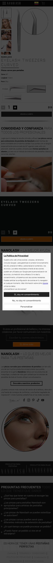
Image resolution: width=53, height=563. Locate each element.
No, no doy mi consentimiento (26, 300)
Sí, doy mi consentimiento (26, 294)
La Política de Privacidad (16, 255)
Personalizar (27, 306)
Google (45, 283)
